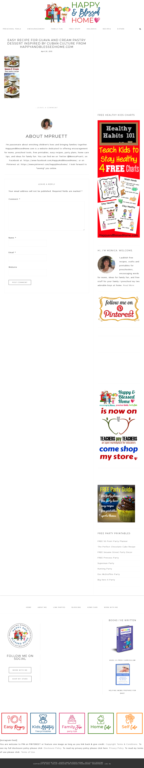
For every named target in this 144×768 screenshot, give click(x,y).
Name (12, 237)
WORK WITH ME (20, 670)
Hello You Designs (94, 762)
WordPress (97, 764)
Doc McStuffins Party (109, 574)
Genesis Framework (81, 764)
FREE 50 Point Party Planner (113, 541)
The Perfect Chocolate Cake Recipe (116, 546)
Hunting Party (105, 568)
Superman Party (106, 563)
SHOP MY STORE (20, 679)
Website (13, 267)
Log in (108, 764)
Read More (128, 285)
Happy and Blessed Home (72, 12)
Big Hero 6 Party (106, 579)
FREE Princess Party (108, 557)
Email (12, 252)
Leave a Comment (47, 108)
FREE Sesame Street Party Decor (115, 552)
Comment (14, 199)
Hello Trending (59, 764)
